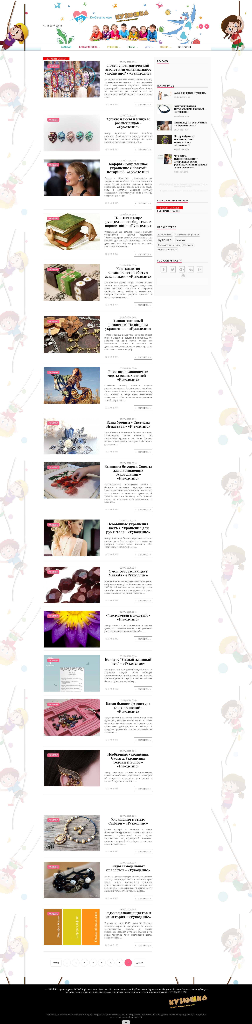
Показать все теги (167, 249)
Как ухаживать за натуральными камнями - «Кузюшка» (190, 108)
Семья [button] (132, 47)
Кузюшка (164, 240)
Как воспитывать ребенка (187, 234)
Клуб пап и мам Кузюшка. (190, 92)
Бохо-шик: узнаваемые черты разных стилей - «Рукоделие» (128, 375)
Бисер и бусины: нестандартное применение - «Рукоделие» (184, 141)
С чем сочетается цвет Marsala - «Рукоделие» (128, 573)
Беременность (165, 234)
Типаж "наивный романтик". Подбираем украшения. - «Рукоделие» (128, 324)
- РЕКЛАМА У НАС (178, 992)
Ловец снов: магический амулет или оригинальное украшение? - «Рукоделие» (128, 69)
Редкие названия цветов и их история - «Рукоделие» (128, 914)
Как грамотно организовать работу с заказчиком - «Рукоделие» (128, 272)
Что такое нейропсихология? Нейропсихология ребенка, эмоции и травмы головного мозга (190, 161)
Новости (180, 240)
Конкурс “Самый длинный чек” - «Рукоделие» (128, 661)
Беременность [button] (88, 47)
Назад (56, 962)
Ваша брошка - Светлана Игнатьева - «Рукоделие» (128, 424)
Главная (66, 47)
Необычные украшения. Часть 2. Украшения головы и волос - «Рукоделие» (128, 760)
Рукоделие (53, 66)
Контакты (184, 47)
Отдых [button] (164, 47)
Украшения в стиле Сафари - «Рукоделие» (128, 821)
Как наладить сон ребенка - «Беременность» (190, 124)
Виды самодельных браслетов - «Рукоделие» (128, 868)
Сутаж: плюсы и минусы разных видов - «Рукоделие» (128, 123)
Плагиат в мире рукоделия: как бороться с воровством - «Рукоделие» (128, 221)
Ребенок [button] (112, 47)
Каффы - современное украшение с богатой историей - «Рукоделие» (128, 168)
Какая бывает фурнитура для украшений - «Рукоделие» (128, 707)
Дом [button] (148, 47)
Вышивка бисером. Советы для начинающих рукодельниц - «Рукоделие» (128, 472)
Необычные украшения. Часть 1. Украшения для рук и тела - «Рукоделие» (128, 528)
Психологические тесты (169, 245)
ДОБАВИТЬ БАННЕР (56, 59)
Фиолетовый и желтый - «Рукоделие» (128, 617)
